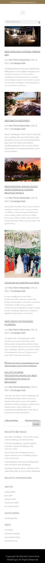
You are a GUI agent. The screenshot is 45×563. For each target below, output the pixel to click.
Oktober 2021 (10, 499)
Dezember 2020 (11, 503)
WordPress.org (11, 541)
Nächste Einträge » (33, 420)
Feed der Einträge (12, 533)
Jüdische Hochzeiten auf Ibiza (22, 283)
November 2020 (12, 506)
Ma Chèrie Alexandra (19, 60)
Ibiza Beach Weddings (17, 121)
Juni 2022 (8, 495)
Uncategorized (17, 63)
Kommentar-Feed (12, 537)
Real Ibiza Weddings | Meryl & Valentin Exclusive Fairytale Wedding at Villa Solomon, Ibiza (20, 446)
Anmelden (9, 530)
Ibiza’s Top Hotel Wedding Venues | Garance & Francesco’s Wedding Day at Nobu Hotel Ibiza (21, 455)
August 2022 (10, 492)
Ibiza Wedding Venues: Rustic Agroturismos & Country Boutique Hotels (21, 189)
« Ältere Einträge (11, 420)
